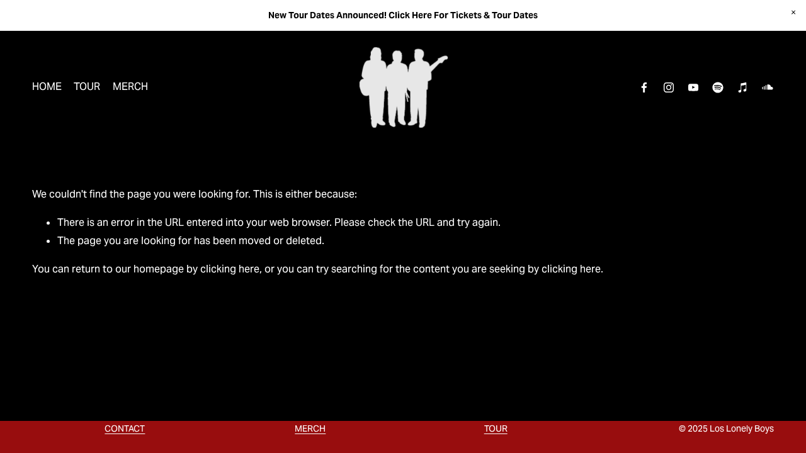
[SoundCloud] (767, 87)
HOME (47, 86)
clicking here (229, 269)
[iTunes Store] (743, 87)
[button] (793, 12)
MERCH (130, 86)
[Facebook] (644, 87)
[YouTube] (693, 87)
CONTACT (125, 428)
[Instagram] (668, 87)
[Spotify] (718, 87)
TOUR (87, 86)
